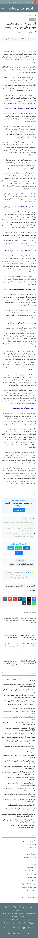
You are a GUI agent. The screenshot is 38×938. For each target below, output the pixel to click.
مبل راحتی (33, 893)
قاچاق (32, 590)
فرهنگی (20, 923)
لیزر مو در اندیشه (31, 890)
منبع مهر (33, 494)
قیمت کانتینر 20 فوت (30, 880)
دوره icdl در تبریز (31, 874)
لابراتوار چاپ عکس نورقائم (28, 884)
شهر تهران (30, 586)
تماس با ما (14, 923)
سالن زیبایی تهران (31, 877)
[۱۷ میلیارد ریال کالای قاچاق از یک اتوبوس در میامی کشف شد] (28, 625)
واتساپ (18, 548)
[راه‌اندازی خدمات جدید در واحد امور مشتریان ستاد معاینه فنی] (10, 651)
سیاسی (17, 919)
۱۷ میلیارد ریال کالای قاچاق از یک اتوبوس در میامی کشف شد (28, 637)
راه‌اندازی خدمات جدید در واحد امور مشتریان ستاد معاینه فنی (11, 663)
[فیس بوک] (34, 599)
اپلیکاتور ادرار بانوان (30, 844)
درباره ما (6, 923)
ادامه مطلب (19, 510)
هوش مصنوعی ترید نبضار (29, 897)
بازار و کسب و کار (29, 923)
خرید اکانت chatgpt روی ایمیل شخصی (25, 870)
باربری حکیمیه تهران (30, 854)
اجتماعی (28, 15)
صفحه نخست (30, 919)
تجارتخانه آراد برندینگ (30, 860)
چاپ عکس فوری (31, 867)
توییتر (10, 548)
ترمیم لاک (33, 864)
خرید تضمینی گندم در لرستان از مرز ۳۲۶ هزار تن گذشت (17, 2)
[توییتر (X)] (29, 599)
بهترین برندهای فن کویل (29, 857)
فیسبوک (18, 553)
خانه (33, 15)
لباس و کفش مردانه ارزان (29, 887)
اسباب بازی (33, 847)
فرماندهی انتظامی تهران (14, 586)
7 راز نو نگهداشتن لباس (29, 841)
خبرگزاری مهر (25, 51)
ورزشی (6, 919)
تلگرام (27, 548)
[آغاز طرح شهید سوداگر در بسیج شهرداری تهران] (10, 625)
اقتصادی (11, 919)
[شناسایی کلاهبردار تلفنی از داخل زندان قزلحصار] (28, 651)
